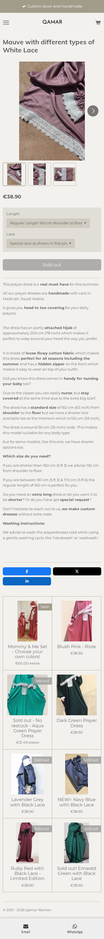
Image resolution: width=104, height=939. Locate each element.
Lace (10, 234)
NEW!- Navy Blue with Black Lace (77, 802)
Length (13, 213)
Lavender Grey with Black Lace (27, 802)
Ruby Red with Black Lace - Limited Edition (27, 873)
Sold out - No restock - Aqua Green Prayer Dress (27, 728)
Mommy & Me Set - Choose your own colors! (27, 651)
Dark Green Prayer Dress (77, 723)
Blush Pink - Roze (76, 646)
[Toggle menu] (6, 22)
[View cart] (98, 22)
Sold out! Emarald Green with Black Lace (76, 873)
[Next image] (92, 110)
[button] (14, 174)
